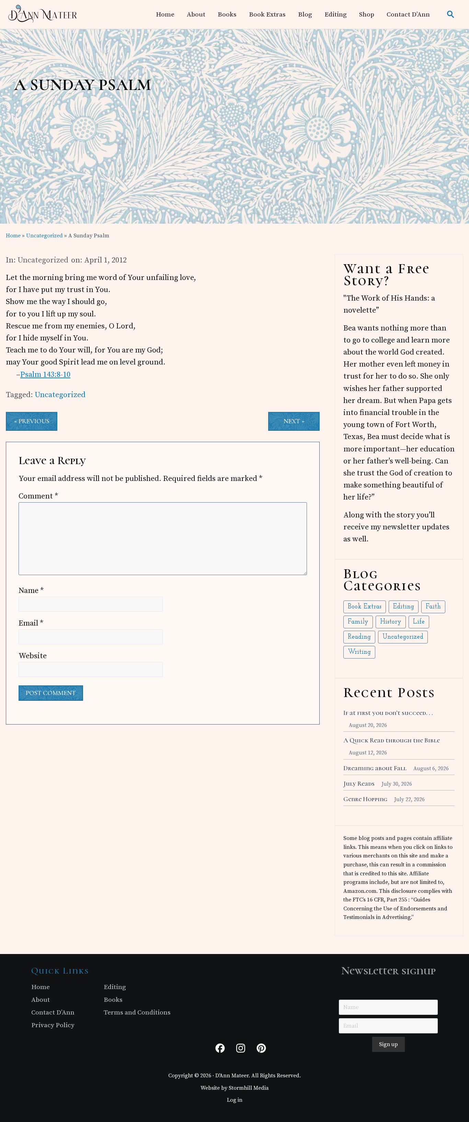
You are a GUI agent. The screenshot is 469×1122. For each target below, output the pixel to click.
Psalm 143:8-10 (45, 375)
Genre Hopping (365, 799)
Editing (403, 607)
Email (31, 623)
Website (33, 656)
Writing (359, 652)
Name (31, 591)
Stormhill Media (249, 1088)
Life (419, 622)
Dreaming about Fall (375, 768)
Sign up (388, 1044)
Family (358, 622)
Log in (234, 1100)
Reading (359, 637)
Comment (38, 496)
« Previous (31, 421)
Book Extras (364, 607)
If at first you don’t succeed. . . (388, 713)
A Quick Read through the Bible (391, 740)
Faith (433, 607)
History (390, 622)
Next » (294, 421)
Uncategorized (43, 260)
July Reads (359, 783)
